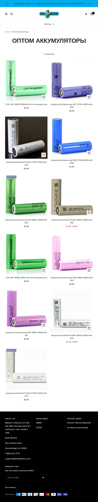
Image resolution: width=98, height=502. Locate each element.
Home (7, 32)
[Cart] (91, 14)
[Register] (43, 478)
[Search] (11, 14)
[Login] (86, 14)
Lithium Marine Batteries (79, 423)
